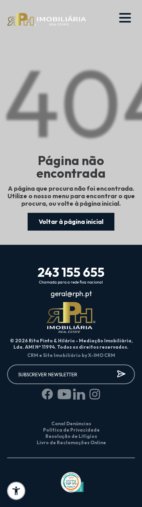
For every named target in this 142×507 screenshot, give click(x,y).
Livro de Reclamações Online (71, 442)
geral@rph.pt (71, 293)
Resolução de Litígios (71, 436)
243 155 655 (71, 272)
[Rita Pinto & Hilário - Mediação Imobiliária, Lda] (46, 20)
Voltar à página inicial (71, 221)
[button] (16, 491)
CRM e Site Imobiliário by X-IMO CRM (71, 355)
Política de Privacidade (71, 430)
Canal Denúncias (71, 423)
